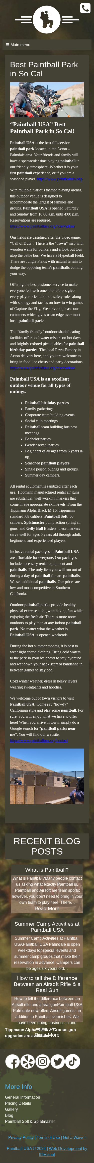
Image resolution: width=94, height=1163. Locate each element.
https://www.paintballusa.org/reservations (42, 226)
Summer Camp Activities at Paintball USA (47, 927)
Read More (47, 908)
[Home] (47, 19)
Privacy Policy (21, 1137)
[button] (47, 45)
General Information (22, 1097)
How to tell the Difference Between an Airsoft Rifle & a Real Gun (47, 984)
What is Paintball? (47, 870)
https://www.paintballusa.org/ (60, 179)
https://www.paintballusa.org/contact (39, 740)
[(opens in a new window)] (12, 1061)
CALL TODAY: (85, 8)
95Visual (47, 1154)
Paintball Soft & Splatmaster (30, 1121)
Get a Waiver (74, 1137)
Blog (9, 1115)
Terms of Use (48, 1137)
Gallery (11, 1109)
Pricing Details (18, 1103)
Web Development (65, 1148)
